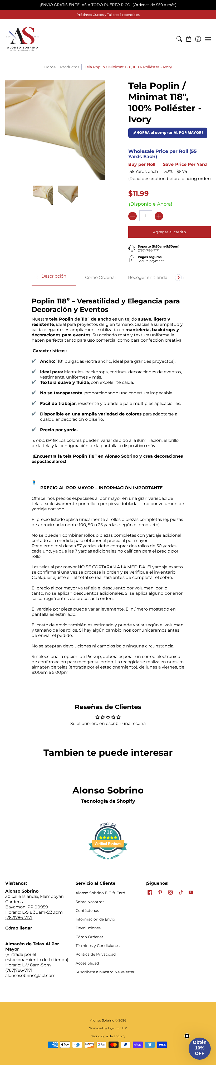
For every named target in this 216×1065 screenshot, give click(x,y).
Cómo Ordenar (89, 937)
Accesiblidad (87, 963)
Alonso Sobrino (102, 1020)
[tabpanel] (108, 487)
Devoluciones (88, 928)
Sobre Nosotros (90, 901)
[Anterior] (38, 278)
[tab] (54, 278)
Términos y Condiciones (98, 945)
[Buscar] (179, 39)
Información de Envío (95, 919)
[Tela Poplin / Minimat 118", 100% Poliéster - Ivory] (43, 195)
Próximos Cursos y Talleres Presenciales (108, 15)
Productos (69, 67)
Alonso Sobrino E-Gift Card (100, 892)
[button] (188, 39)
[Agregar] (159, 216)
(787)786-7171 (18, 917)
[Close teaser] (187, 1036)
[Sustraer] (132, 216)
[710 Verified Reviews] (108, 862)
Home (50, 67)
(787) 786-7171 (148, 250)
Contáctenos (87, 910)
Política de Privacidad (96, 954)
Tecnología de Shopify (108, 801)
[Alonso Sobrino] (22, 39)
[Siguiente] (178, 278)
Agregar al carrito (169, 232)
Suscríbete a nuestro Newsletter (105, 972)
